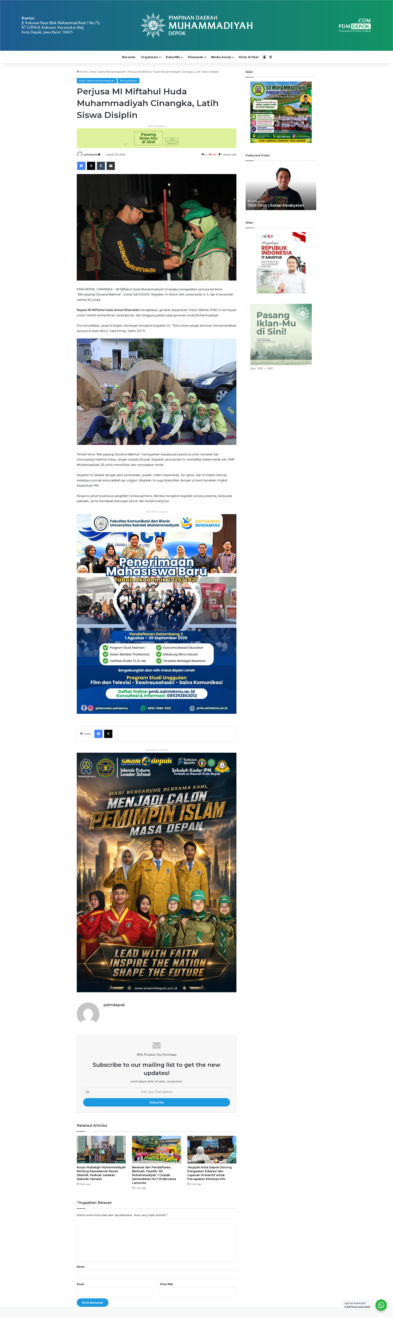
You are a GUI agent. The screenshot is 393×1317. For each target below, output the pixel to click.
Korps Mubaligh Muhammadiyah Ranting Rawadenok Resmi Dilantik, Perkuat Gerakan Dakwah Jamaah (101, 1173)
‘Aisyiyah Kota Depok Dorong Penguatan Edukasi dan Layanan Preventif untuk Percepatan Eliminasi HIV (209, 1173)
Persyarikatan (128, 80)
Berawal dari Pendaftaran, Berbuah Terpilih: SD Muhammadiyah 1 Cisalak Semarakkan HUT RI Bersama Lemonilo (154, 1175)
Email (80, 1284)
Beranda (128, 57)
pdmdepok (90, 154)
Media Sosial (221, 57)
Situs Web (166, 1284)
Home (83, 71)
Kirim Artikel (249, 57)
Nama (81, 1266)
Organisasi (149, 57)
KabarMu (173, 57)
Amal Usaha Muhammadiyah (107, 71)
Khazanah (195, 57)
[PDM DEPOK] (196, 25)
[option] (281, 187)
